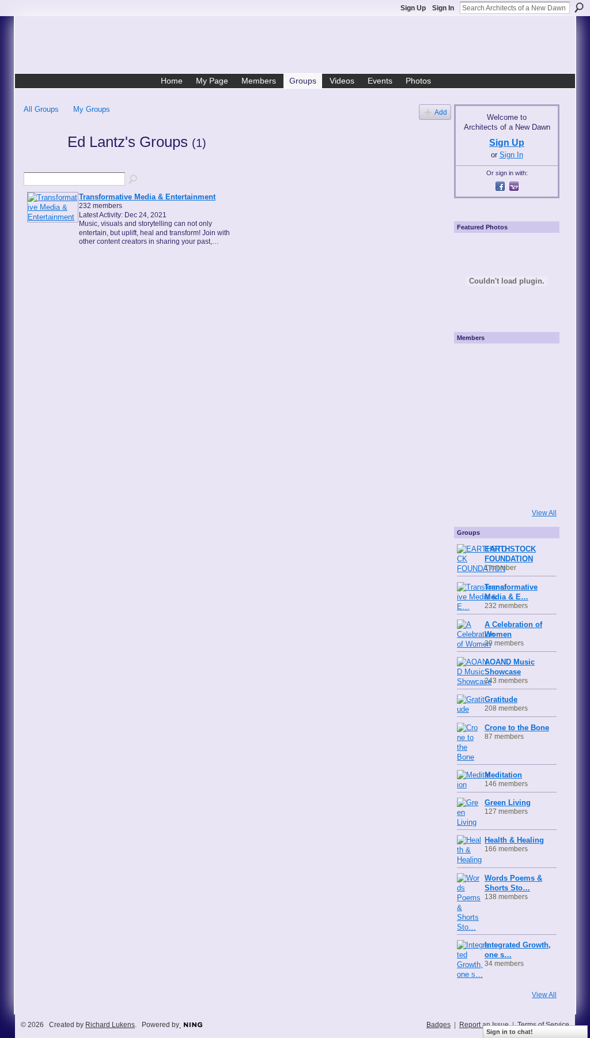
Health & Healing (514, 840)
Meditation (503, 775)
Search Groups (133, 180)
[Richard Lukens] (503, 362)
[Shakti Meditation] (535, 393)
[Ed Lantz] (42, 162)
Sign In (443, 8)
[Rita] (472, 425)
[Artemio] (503, 487)
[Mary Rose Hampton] (472, 456)
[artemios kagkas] (503, 393)
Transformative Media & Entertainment (147, 196)
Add (440, 112)
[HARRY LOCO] (472, 393)
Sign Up (413, 8)
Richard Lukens (110, 1025)
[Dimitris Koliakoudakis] (535, 487)
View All (544, 513)
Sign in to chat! (509, 1031)
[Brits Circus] (535, 425)
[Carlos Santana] (535, 456)
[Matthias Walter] (535, 362)
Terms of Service (543, 1025)
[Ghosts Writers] (503, 456)
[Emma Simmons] (472, 487)
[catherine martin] (503, 425)
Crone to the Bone (517, 727)
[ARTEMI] (472, 362)
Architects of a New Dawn (299, 46)
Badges (438, 1025)
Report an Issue (484, 1025)
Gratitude (501, 699)
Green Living (508, 802)
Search (579, 7)
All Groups (41, 109)
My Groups (91, 109)
